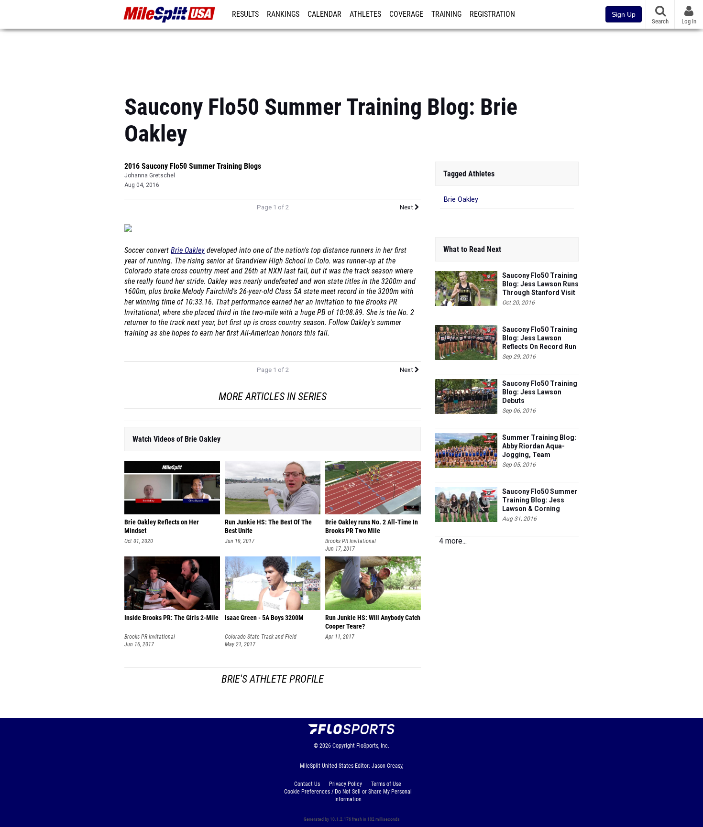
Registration (492, 14)
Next (407, 207)
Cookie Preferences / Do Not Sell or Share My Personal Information (348, 795)
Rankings (283, 14)
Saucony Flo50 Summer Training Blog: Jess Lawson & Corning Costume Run (539, 500)
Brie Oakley (188, 250)
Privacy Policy (345, 784)
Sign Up (624, 14)
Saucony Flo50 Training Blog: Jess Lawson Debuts (539, 392)
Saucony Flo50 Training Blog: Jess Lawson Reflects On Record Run (539, 338)
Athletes (365, 14)
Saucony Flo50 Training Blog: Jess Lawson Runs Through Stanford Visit (540, 284)
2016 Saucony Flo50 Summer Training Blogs (192, 166)
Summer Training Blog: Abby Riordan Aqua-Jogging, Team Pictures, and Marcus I (539, 446)
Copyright (343, 745)
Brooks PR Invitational (350, 541)
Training (446, 14)
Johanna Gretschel (149, 175)
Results (245, 14)
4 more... (453, 540)
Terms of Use (386, 784)
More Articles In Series (273, 397)
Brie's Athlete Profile (272, 679)
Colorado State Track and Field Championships (261, 637)
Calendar (324, 14)
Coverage (406, 14)
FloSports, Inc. (372, 745)
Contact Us (307, 784)
